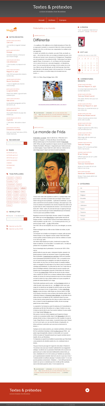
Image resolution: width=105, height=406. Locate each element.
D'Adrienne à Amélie (14, 129)
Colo (79, 135)
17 (82, 68)
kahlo (58, 116)
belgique (16, 191)
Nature (82, 209)
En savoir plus (72, 404)
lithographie (61, 316)
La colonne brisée (43, 272)
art (16, 181)
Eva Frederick (60, 283)
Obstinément (89, 164)
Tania (80, 86)
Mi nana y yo (47, 312)
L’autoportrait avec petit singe (51, 256)
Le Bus (49, 223)
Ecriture (24, 202)
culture (23, 188)
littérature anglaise (12, 188)
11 (85, 65)
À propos (62, 20)
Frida (49, 77)
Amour (9, 205)
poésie (19, 185)
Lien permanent (40, 112)
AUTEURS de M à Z (12, 155)
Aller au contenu (5, 1)
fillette (57, 285)
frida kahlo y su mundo (50, 116)
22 (97, 68)
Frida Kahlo (65, 142)
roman (9, 198)
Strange (9, 52)
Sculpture (22, 198)
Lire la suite (93, 31)
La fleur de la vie (58, 331)
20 (91, 68)
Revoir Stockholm (13, 81)
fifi (78, 154)
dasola (80, 173)
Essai (15, 198)
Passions (62, 112)
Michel (80, 106)
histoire (18, 178)
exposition (10, 178)
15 (97, 65)
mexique (65, 114)
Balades (82, 192)
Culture (57, 112)
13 (91, 65)
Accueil (41, 20)
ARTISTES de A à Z (12, 158)
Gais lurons (10, 100)
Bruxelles (83, 198)
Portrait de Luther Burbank (53, 295)
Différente (41, 40)
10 (82, 65)
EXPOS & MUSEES (12, 160)
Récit (23, 191)
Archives (51, 20)
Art (53, 112)
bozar (43, 114)
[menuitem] (41, 20)
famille (9, 195)
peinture (23, 195)
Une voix (10, 42)
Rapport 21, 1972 (12, 71)
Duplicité (10, 120)
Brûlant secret (12, 110)
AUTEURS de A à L (12, 153)
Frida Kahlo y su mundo (39, 138)
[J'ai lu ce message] (103, 404)
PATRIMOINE (11, 165)
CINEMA (9, 163)
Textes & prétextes (52, 7)
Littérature (83, 205)
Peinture (82, 216)
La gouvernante (12, 91)
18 (85, 68)
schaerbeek (10, 185)
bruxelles (10, 181)
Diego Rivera (50, 217)
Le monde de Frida (49, 132)
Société (82, 219)
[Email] (87, 390)
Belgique (82, 195)
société (16, 195)
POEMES (9, 168)
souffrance (40, 116)
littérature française (13, 202)
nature (9, 191)
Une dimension (12, 62)
